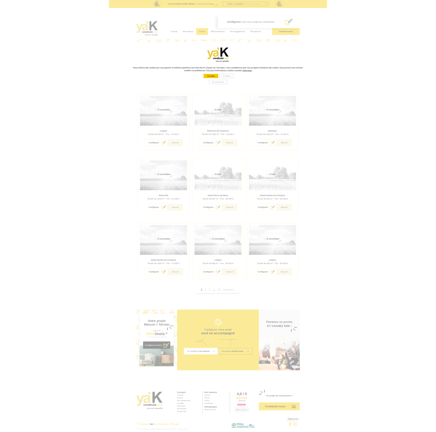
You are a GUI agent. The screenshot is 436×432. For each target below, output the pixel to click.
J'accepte (211, 76)
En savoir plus (218, 82)
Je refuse (226, 76)
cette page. (247, 70)
